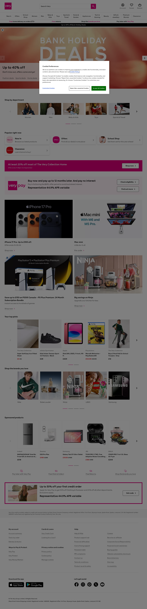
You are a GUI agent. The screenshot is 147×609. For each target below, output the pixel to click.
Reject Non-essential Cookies (79, 88)
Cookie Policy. (74, 72)
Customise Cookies (49, 88)
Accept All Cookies (99, 88)
